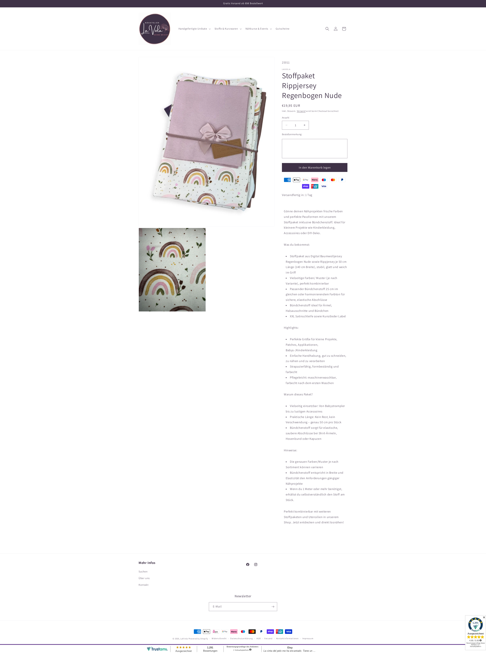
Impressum (307, 638)
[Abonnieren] (273, 606)
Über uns (144, 578)
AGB (258, 638)
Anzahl (285, 117)
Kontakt (143, 584)
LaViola (184, 638)
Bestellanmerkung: (292, 134)
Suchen (143, 571)
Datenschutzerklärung (241, 638)
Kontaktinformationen (287, 638)
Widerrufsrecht (219, 638)
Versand (301, 111)
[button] (194, 29)
